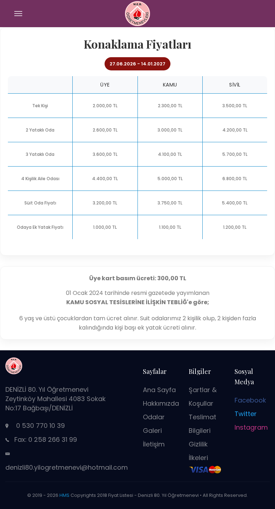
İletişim (154, 444)
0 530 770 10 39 (40, 425)
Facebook (250, 400)
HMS (64, 495)
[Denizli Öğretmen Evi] (137, 13)
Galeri (152, 430)
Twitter (246, 413)
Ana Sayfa (159, 389)
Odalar (154, 416)
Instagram (251, 427)
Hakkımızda (161, 403)
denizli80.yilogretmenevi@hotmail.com (66, 467)
